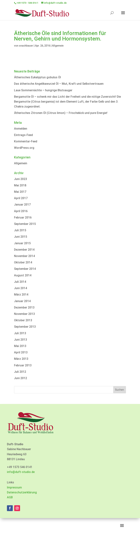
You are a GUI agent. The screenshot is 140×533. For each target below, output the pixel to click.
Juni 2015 (20, 236)
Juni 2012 (20, 378)
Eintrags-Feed (23, 135)
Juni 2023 (20, 179)
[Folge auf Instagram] (17, 508)
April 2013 (21, 352)
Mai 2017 (20, 191)
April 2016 (21, 211)
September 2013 (25, 326)
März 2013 (21, 359)
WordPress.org (24, 147)
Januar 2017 (22, 204)
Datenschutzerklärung (22, 492)
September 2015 (25, 224)
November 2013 (24, 314)
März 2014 (21, 294)
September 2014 (25, 269)
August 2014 (22, 275)
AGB (10, 497)
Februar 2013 (23, 365)
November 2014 (24, 256)
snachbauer (26, 45)
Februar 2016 (23, 217)
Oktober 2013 (23, 320)
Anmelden (20, 128)
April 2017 (21, 198)
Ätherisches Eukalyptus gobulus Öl (37, 77)
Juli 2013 (20, 333)
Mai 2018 (20, 185)
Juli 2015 (20, 230)
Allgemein (58, 45)
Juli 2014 (20, 281)
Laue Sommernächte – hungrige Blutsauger (43, 90)
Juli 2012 (20, 371)
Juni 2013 (20, 339)
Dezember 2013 (24, 307)
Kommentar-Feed (25, 141)
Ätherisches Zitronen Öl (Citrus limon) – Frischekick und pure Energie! (60, 113)
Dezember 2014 (24, 249)
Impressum (14, 487)
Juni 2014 (20, 288)
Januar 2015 (22, 243)
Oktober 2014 (23, 262)
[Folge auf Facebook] (10, 508)
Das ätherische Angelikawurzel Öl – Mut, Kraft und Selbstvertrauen (59, 83)
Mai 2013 (20, 346)
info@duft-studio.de (21, 472)
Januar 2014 (22, 301)
